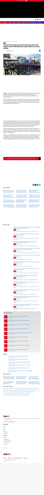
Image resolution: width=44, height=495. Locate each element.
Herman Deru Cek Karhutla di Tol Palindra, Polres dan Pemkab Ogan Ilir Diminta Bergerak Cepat (21, 388)
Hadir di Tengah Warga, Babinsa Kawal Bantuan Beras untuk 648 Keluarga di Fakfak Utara (9, 201)
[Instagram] (8, 454)
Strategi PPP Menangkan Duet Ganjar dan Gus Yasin (18, 356)
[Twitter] (35, 185)
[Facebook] (33, 185)
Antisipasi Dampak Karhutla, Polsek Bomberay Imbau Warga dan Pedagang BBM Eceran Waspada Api (21, 206)
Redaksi (4, 458)
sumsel (5, 444)
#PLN (5, 437)
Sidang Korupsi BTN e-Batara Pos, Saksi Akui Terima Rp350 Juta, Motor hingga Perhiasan (9, 377)
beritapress (7, 50)
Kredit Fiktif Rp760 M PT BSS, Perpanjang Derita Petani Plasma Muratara (8, 382)
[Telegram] (38, 185)
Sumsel (4, 431)
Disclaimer (10, 458)
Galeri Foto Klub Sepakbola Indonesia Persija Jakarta (18, 328)
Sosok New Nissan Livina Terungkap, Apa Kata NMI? (18, 349)
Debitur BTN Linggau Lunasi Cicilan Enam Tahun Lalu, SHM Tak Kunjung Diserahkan (21, 382)
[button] (35, 19)
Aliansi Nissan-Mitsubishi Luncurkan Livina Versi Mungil (18, 345)
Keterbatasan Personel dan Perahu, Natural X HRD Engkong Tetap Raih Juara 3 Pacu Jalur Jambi (21, 390)
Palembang (5, 433)
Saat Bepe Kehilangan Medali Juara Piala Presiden (18, 341)
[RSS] (10, 454)
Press (4, 428)
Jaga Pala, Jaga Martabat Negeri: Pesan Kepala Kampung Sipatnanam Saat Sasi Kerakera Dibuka (34, 191)
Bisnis (4, 429)
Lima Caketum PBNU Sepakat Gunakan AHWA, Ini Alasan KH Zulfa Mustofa (17, 393)
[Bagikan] (40, 51)
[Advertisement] (22, 32)
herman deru (6, 442)
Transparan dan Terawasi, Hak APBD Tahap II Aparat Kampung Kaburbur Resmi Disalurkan (21, 191)
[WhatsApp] (40, 185)
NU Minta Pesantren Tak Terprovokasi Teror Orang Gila (19, 324)
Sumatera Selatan (7, 440)
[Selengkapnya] (40, 354)
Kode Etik (25, 458)
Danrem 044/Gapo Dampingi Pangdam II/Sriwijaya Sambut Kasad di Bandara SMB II (18, 391)
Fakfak (5, 43)
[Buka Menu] (37, 19)
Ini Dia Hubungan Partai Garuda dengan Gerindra (18, 316)
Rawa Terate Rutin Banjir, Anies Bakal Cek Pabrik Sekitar (19, 320)
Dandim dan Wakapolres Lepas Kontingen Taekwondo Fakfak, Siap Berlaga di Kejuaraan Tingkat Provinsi (9, 191)
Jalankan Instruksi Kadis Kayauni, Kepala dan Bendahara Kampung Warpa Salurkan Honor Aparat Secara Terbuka (9, 196)
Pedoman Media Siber (17, 458)
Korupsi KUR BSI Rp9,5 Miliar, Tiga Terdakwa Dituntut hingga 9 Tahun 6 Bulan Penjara (21, 377)
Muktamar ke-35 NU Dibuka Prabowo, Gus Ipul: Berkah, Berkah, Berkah (16, 395)
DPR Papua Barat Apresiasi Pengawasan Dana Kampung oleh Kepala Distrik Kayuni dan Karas (35, 196)
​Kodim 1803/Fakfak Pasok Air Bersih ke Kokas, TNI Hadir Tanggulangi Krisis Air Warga (21, 196)
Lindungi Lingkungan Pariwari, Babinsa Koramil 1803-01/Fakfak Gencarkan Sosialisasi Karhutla (21, 201)
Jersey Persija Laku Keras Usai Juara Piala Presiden (18, 337)
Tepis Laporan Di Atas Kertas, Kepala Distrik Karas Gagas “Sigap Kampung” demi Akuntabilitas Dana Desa (34, 206)
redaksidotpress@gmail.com (10, 421)
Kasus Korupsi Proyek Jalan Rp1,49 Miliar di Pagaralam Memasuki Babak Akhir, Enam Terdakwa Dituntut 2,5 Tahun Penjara (34, 382)
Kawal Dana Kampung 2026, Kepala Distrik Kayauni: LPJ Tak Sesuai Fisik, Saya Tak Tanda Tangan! (34, 201)
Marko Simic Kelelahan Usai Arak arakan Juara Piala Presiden (20, 332)
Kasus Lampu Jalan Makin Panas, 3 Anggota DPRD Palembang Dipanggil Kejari (34, 377)
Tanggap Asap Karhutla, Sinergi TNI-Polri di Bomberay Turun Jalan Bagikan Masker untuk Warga (9, 206)
